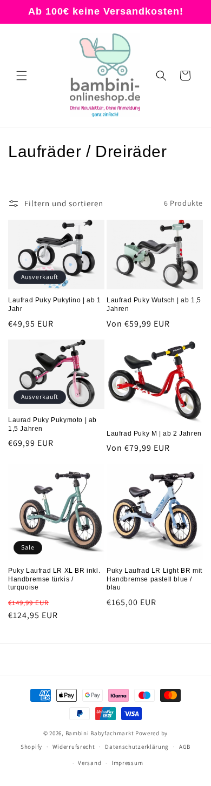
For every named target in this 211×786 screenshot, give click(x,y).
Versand (89, 763)
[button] (22, 75)
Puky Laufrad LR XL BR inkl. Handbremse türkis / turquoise (54, 579)
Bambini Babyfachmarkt (99, 733)
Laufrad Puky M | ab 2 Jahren (154, 433)
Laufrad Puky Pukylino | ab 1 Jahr (54, 304)
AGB (184, 746)
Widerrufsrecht (73, 746)
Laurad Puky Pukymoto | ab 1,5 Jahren (52, 424)
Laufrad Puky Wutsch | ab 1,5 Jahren (154, 304)
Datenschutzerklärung (137, 746)
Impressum (127, 763)
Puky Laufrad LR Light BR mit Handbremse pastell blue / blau (154, 579)
